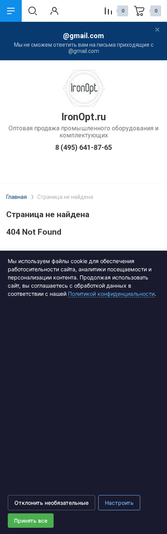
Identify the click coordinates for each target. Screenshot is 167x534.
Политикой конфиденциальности (111, 293)
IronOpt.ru (83, 117)
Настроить (119, 502)
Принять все (30, 520)
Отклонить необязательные (51, 502)
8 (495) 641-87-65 (83, 147)
